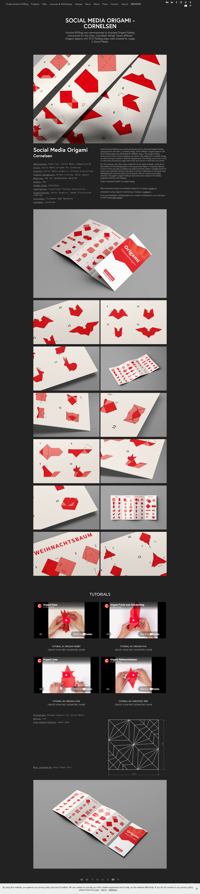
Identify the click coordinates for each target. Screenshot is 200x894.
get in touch (117, 197)
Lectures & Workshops (61, 4)
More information (42, 767)
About (97, 4)
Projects (35, 4)
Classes (78, 4)
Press (105, 4)
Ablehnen (113, 890)
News (88, 4)
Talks (44, 4)
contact (151, 188)
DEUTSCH (136, 4)
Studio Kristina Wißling (17, 4)
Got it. (104, 890)
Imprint (124, 4)
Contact (114, 4)
